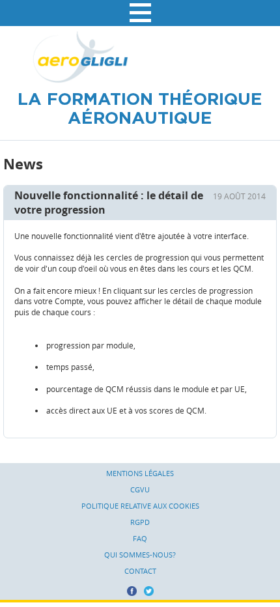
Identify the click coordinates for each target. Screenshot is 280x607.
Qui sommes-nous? (140, 554)
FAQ (140, 538)
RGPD (140, 522)
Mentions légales (140, 473)
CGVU (140, 489)
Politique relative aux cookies (140, 506)
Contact (140, 571)
